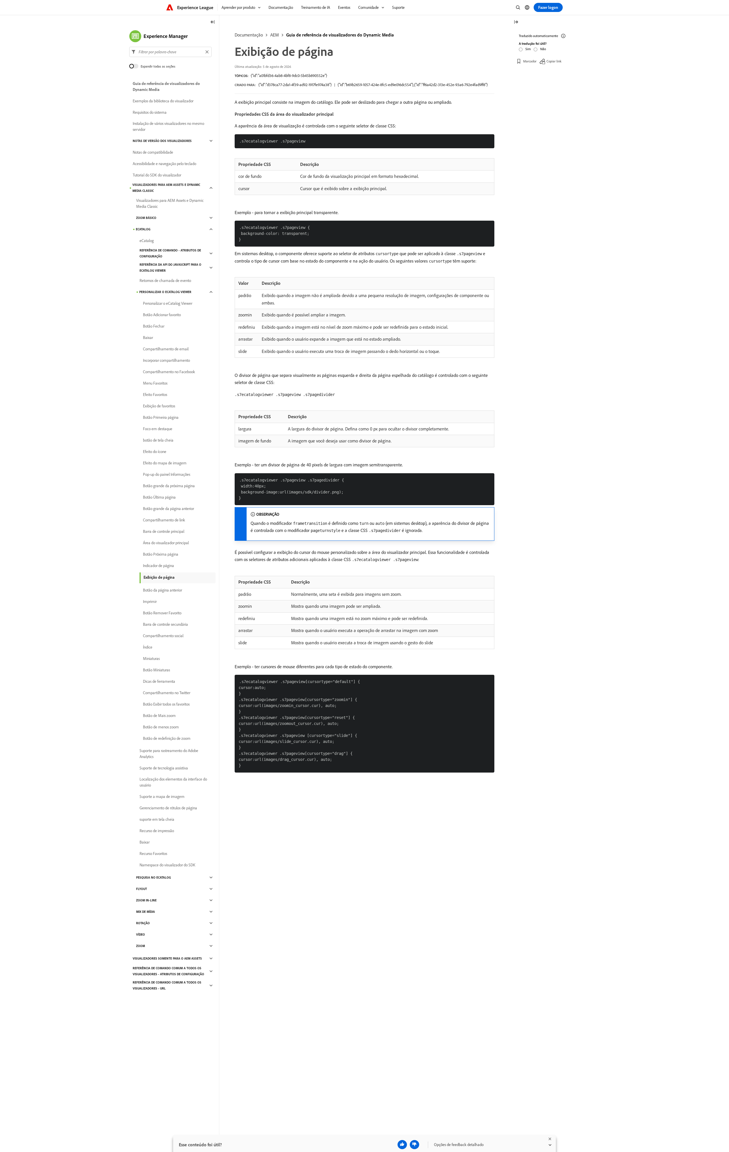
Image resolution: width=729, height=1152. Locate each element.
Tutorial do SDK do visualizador (157, 175)
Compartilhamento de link (164, 520)
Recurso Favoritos (153, 853)
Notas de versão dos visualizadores (162, 141)
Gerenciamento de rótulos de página (168, 807)
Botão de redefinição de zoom (167, 738)
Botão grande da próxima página (169, 485)
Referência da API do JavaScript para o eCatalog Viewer (170, 268)
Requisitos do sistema (150, 112)
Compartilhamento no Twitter (166, 692)
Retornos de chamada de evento (165, 280)
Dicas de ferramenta (159, 681)
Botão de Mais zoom (159, 715)
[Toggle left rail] (212, 22)
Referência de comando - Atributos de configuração (170, 253)
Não (543, 49)
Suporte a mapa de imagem (162, 796)
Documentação (249, 35)
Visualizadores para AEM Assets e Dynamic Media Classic (166, 188)
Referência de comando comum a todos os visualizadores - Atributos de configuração (168, 971)
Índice (147, 647)
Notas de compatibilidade (153, 152)
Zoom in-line (146, 900)
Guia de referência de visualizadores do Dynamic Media (340, 35)
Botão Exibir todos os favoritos (166, 704)
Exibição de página (159, 577)
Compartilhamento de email (166, 349)
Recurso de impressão (157, 830)
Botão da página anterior (162, 590)
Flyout (141, 889)
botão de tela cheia (158, 440)
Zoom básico (146, 218)
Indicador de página (158, 565)
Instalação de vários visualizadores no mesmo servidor (168, 126)
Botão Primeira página (161, 417)
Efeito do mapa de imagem (165, 463)
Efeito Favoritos (155, 394)
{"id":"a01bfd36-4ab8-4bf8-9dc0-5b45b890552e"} (289, 75)
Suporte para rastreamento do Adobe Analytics (169, 753)
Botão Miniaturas (156, 669)
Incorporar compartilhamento (166, 360)
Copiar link (554, 61)
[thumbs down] (414, 1144)
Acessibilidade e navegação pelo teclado (164, 163)
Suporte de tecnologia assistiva (164, 768)
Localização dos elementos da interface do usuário (173, 782)
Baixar (148, 337)
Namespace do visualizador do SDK (167, 864)
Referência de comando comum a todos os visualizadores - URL (167, 985)
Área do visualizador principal (166, 542)
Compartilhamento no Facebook (169, 371)
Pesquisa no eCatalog (153, 877)
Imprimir (150, 601)
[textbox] (170, 52)
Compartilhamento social (163, 635)
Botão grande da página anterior (168, 508)
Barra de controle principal (163, 531)
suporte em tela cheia (157, 819)
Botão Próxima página (160, 554)
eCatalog (143, 229)
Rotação (143, 923)
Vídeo (140, 934)
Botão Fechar (153, 326)
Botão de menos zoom (161, 727)
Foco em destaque (157, 428)
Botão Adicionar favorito (162, 314)
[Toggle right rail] (516, 22)
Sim (528, 49)
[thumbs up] (402, 1144)
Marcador (529, 61)
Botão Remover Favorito (162, 612)
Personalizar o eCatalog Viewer (165, 292)
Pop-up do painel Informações (166, 474)
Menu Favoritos (155, 383)
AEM (274, 35)
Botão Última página (159, 497)
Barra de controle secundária (165, 624)
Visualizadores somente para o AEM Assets (167, 958)
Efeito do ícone (154, 451)
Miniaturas (151, 658)
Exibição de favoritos (159, 406)
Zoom (140, 946)
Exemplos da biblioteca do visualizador (163, 100)
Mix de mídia (145, 912)
